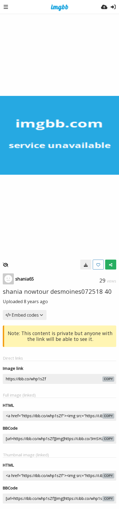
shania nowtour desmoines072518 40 (57, 291)
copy (108, 379)
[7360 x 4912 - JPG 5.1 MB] (85, 265)
